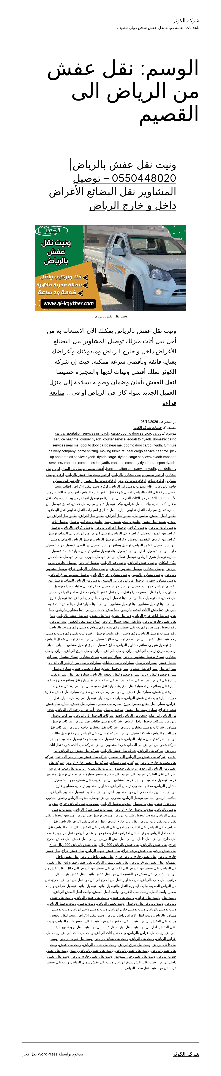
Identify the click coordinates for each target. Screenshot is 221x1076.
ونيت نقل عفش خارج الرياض (91, 956)
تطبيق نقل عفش (154, 521)
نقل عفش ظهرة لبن (77, 862)
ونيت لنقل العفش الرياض (158, 921)
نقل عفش (79, 839)
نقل (48, 815)
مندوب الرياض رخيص (73, 798)
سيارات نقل (167, 668)
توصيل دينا (119, 551)
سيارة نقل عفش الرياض (134, 692)
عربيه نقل (138, 774)
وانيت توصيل (96, 886)
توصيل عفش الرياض (142, 562)
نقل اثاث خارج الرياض (122, 821)
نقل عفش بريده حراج (137, 851)
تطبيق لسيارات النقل (92, 510)
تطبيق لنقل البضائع (62, 510)
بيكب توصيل (114, 504)
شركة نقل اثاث (82, 745)
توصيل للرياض (89, 562)
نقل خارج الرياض (164, 839)
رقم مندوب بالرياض (64, 627)
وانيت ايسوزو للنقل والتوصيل (127, 886)
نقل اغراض (97, 821)
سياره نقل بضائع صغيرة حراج (144, 704)
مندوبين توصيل (63, 815)
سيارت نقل (115, 698)
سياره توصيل (96, 698)
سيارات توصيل (146, 663)
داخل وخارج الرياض (73, 592)
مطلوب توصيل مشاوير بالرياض (73, 792)
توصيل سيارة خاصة (76, 551)
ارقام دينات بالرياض (132, 480)
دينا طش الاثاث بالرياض (102, 610)
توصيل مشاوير (154, 569)
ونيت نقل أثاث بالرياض (107, 927)
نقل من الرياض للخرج (67, 880)
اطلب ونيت (63, 486)
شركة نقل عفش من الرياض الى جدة (81, 757)
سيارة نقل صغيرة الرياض (98, 686)
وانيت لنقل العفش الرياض (72, 892)
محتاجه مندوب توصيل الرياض (132, 786)
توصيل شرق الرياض (152, 557)
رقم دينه (113, 627)
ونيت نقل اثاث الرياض (110, 933)
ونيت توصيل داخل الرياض (89, 909)
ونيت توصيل (86, 903)
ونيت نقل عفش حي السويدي (134, 956)
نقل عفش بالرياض (154, 844)
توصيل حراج (66, 545)
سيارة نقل (59, 674)
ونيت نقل (132, 927)
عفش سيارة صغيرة (89, 774)
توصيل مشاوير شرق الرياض (69, 574)
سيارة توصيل (61, 668)
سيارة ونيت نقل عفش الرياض (146, 698)
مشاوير (104, 786)
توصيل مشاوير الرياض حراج (88, 569)
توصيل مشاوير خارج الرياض (110, 574)
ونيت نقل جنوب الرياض (76, 939)
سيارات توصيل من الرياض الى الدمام (74, 663)
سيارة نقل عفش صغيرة (98, 692)
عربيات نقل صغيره (72, 768)
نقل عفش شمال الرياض (111, 862)
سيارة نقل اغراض (164, 680)
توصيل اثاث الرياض (162, 527)
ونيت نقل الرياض (142, 939)
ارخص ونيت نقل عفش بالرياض (88, 475)
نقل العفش (89, 827)
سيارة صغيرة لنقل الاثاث (158, 674)
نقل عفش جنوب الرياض (103, 851)
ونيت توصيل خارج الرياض (127, 909)
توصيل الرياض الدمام (77, 539)
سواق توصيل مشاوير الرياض (143, 656)
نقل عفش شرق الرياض (147, 862)
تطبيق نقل (140, 516)
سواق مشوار (69, 656)
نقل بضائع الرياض (67, 827)
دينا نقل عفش (100, 615)
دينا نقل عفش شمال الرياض (121, 621)
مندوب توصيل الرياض (116, 803)
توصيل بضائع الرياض (116, 545)
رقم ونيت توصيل (59, 633)
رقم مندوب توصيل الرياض (157, 633)
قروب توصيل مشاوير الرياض (155, 780)
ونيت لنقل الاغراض (91, 915)
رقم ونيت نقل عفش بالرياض (156, 639)
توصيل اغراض (137, 527)
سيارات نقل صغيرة (144, 668)
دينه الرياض (58, 621)
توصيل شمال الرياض (121, 557)
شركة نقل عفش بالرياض (118, 750)
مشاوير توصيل (86, 786)
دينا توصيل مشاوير (151, 604)
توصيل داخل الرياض (142, 551)
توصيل (74, 521)
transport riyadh (163, 463)
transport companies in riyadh (86, 463)
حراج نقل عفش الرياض (105, 592)
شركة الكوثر (186, 20)
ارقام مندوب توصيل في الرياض (132, 486)
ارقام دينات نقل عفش (100, 480)
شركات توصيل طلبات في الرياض (98, 721)
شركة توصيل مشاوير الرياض (70, 739)
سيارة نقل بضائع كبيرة (160, 686)
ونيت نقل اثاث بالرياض (77, 933)
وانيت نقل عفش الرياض (92, 897)
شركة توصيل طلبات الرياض (144, 739)
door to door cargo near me (101, 445)
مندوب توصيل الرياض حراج (79, 803)
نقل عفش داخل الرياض (97, 856)
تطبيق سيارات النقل (152, 510)
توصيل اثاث (60, 521)
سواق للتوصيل (111, 656)
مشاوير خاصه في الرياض (146, 792)
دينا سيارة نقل (86, 604)
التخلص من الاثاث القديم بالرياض (133, 498)
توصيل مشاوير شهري (161, 580)
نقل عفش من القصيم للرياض (132, 874)
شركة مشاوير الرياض (110, 745)
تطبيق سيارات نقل (122, 510)
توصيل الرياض (104, 539)
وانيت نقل (169, 897)
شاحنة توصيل (113, 709)
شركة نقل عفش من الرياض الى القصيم (137, 757)
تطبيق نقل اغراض (91, 516)
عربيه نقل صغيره (117, 774)
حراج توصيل (110, 586)
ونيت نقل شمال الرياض (99, 945)
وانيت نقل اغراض (148, 897)
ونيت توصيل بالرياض (161, 909)
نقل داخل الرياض (138, 839)
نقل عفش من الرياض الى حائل (88, 868)
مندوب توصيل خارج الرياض (134, 809)
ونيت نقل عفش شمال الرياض (92, 962)
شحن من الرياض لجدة (131, 715)
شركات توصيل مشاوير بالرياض (142, 727)
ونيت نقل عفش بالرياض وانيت (91, 950)
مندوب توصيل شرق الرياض (93, 809)
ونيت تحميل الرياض (111, 903)
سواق (60, 645)
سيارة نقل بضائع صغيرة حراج (68, 680)
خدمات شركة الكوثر (147, 427)
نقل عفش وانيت (98, 874)
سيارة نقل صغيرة (130, 686)
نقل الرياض (107, 827)
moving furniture (112, 451)
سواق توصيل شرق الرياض (83, 651)
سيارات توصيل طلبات (118, 663)
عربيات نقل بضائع (100, 768)
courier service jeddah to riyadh (127, 439)
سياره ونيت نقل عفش (141, 709)
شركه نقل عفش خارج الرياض (87, 762)
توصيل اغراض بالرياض (77, 527)
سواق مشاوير (89, 656)
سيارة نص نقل (78, 674)
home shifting (87, 451)
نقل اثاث (170, 821)
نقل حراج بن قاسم (59, 833)
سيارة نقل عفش (164, 692)
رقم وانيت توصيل (108, 633)
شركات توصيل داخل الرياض (143, 721)
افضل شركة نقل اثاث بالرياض (155, 492)
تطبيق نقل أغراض (118, 516)
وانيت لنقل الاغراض (134, 892)
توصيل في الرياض (113, 562)
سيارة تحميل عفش (86, 668)
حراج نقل (130, 592)
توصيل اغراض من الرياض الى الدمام (84, 533)
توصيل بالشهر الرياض (148, 545)
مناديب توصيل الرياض (138, 798)
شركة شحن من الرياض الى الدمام (152, 745)
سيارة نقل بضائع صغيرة (108, 680)
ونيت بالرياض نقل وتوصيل (144, 903)
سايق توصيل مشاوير (80, 645)
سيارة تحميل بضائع (115, 668)
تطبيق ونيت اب (92, 521)
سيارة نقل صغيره (66, 686)
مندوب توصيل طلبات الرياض (134, 815)
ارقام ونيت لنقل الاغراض (90, 486)
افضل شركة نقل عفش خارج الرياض (106, 492)
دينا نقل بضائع (121, 615)
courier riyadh (90, 439)
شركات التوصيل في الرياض (94, 715)
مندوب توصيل (143, 803)
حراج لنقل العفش (151, 592)
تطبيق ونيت (112, 521)
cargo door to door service (131, 433)
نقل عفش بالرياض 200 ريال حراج (73, 844)
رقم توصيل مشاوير (162, 627)
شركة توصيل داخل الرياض (99, 733)
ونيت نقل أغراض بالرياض (145, 933)
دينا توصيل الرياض (87, 598)
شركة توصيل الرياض (135, 733)
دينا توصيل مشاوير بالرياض (117, 604)
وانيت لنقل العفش (106, 892)
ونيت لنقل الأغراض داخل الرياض (129, 915)
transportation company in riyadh (131, 468)
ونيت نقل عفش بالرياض (132, 950)
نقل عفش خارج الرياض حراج (135, 856)
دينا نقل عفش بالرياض (72, 615)
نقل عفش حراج (73, 851)
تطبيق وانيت (131, 521)
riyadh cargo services (134, 457)
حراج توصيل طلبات (86, 586)
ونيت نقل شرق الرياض (134, 945)
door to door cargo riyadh (143, 445)
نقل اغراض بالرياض (73, 821)
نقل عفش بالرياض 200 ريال (119, 844)
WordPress (47, 1054)
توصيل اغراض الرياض (110, 527)
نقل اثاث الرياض (150, 821)
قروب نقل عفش (89, 780)
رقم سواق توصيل (92, 627)
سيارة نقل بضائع (138, 680)
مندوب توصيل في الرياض (94, 815)
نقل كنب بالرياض (153, 880)
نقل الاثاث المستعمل (131, 827)
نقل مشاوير (131, 880)
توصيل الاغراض (126, 539)
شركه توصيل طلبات (124, 762)
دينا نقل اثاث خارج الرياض (151, 615)
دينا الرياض (136, 598)
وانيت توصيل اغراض (70, 886)
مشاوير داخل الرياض (112, 792)
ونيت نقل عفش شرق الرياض (135, 962)
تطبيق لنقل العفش (163, 516)
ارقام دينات (156, 480)
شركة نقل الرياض (150, 750)
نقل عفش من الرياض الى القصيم (135, 868)
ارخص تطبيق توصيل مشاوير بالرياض (138, 475)
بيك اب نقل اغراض (138, 504)
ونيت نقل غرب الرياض (141, 968)
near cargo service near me (147, 451)
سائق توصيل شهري (162, 645)
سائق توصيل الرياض (99, 639)
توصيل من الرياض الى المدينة (123, 580)
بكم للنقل (160, 504)
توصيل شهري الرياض (89, 557)
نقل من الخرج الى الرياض (103, 880)
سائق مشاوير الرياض (132, 645)
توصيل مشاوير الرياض (126, 569)
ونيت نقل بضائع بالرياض (111, 939)
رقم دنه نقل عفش (134, 627)
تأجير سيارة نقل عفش (88, 504)
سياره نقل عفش (83, 704)
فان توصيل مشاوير (59, 774)
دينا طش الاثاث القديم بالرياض (142, 610)
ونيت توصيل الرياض (62, 903)
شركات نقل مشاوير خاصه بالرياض (93, 727)
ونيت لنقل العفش (63, 915)
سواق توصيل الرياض (150, 651)
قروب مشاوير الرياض (118, 780)
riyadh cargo (106, 457)
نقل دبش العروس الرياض (106, 839)
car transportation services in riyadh (82, 433)
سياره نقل (77, 698)
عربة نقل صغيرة (126, 768)
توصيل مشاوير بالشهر (147, 574)
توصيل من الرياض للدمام (82, 580)
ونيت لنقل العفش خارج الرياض (78, 921)
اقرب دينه (72, 492)
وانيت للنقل (158, 892)
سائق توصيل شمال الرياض (65, 639)
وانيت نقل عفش (122, 897)
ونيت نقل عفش (70, 945)
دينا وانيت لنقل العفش (84, 621)
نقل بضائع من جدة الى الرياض (96, 833)
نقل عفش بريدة (165, 851)
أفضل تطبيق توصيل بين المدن (83, 468)
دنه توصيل (153, 598)
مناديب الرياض (166, 798)
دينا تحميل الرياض (114, 598)
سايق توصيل (106, 645)
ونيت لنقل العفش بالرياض (120, 921)
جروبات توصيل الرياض (137, 586)
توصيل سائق (101, 551)
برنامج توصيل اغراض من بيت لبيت (84, 498)
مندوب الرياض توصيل (105, 798)
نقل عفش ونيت (73, 874)
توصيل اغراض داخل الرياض (131, 533)
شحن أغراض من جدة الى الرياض (79, 709)
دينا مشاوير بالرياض (70, 610)
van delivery (167, 468)
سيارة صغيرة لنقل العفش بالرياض (115, 674)
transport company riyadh (130, 463)
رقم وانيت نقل (83, 633)
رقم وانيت (129, 633)
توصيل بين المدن (88, 545)
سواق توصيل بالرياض (119, 651)
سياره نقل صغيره (109, 704)
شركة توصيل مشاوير (108, 739)
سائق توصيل (125, 639)
